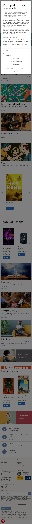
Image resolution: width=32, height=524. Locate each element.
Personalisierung (8, 55)
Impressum (15, 71)
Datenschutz (21, 68)
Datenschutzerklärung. (23, 46)
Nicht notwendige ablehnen (16, 61)
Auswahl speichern (16, 64)
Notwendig (7, 50)
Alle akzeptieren (16, 58)
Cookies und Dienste (11, 68)
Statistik (6, 53)
